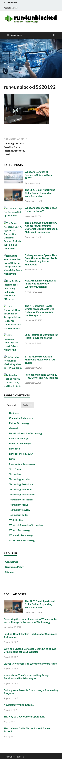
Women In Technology (21, 535)
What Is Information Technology (26, 525)
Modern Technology (20, 443)
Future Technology (19, 423)
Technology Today (18, 514)
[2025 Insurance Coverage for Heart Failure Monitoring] (13, 335)
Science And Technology (22, 463)
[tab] (12, 405)
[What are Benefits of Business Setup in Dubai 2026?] (13, 172)
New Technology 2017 (21, 453)
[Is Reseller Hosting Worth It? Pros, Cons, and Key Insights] (13, 375)
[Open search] (54, 35)
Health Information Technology (25, 433)
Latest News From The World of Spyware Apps (30, 663)
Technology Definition (21, 484)
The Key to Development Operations (24, 716)
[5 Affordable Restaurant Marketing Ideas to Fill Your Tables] (13, 357)
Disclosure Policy (14, 566)
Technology (15, 474)
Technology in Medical (21, 499)
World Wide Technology (22, 540)
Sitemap (9, 571)
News (12, 458)
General (13, 428)
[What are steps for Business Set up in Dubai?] (13, 208)
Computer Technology (21, 418)
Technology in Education (22, 494)
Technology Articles (19, 479)
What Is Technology (19, 530)
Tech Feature (16, 468)
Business (14, 412)
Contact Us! (11, 561)
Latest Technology (19, 438)
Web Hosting (16, 519)
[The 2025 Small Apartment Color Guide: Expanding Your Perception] (13, 190)
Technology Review (19, 509)
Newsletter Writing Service (19, 705)
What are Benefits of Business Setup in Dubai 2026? (39, 175)
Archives (27, 404)
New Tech (14, 448)
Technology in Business (21, 489)
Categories (12, 404)
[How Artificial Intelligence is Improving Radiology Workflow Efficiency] (13, 281)
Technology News (18, 504)
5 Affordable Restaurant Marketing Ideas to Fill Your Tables (40, 359)
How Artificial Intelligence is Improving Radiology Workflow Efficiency (40, 283)
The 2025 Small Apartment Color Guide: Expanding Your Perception (40, 193)
